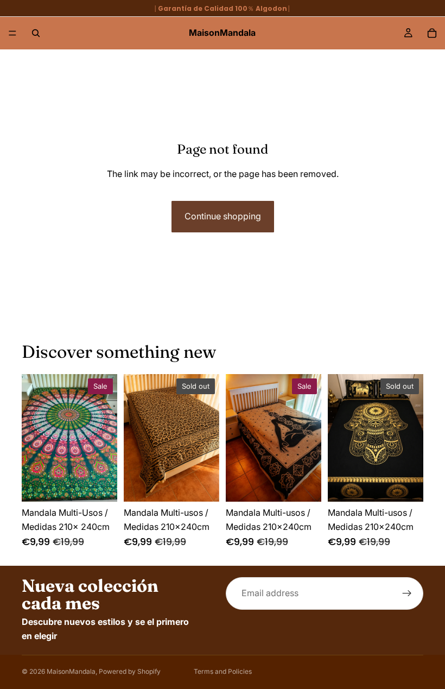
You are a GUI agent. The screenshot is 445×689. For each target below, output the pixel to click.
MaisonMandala (71, 671)
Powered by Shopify (130, 671)
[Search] (36, 33)
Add (109, 484)
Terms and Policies (223, 671)
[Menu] (12, 33)
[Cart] (432, 33)
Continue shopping (223, 216)
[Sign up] (407, 593)
